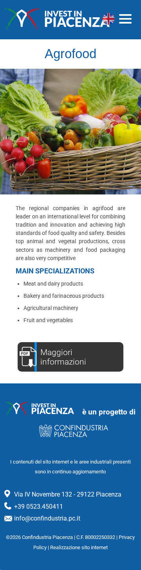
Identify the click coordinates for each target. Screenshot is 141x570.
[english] (108, 19)
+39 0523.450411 (38, 506)
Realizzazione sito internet (79, 547)
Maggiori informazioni (63, 357)
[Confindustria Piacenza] (57, 19)
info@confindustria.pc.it (47, 518)
